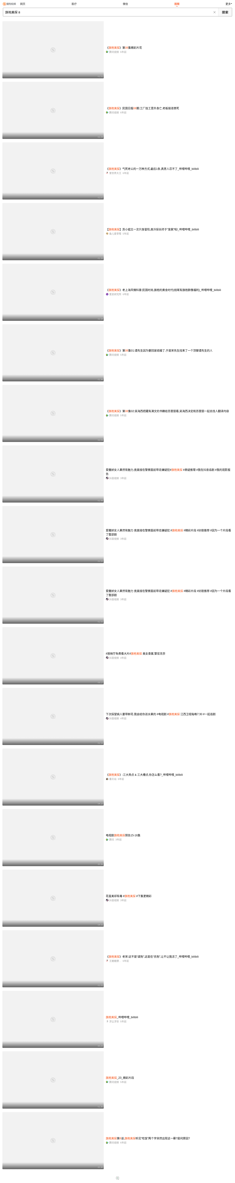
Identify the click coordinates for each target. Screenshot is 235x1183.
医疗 (74, 3)
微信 (125, 3)
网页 (22, 3)
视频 (176, 3)
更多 (228, 3)
